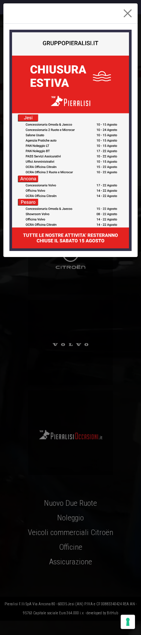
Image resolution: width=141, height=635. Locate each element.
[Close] (128, 13)
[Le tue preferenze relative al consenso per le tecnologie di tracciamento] (128, 622)
